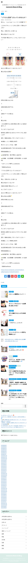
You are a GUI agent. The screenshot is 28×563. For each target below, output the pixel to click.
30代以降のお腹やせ (7, 516)
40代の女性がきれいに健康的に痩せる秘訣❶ (15, 339)
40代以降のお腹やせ (7, 519)
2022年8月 (4, 507)
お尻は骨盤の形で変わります (11, 341)
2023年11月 (4, 490)
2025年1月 (3, 472)
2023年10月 (4, 491)
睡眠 (3, 545)
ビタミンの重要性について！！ (17, 294)
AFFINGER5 (16, 561)
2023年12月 (4, 488)
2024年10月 (4, 475)
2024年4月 (4, 482)
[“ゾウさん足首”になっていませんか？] (19, 276)
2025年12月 (4, 455)
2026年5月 (4, 448)
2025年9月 (4, 460)
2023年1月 (3, 501)
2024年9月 (4, 476)
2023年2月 (4, 500)
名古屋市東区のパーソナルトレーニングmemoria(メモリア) (14, 558)
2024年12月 (4, 473)
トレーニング (5, 528)
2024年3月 (4, 484)
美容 (3, 548)
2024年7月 (4, 478)
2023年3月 (4, 498)
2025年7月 (4, 463)
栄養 (3, 542)
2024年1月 (3, 487)
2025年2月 (4, 470)
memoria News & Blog (14, 7)
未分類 (3, 539)
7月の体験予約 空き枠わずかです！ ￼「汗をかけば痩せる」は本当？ (17, 372)
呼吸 (3, 536)
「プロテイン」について (15, 322)
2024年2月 (4, 485)
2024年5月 (4, 481)
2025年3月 (4, 469)
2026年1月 (3, 454)
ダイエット (4, 525)
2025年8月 (4, 461)
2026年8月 (4, 445)
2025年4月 (4, 467)
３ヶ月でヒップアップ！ (15, 350)
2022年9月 (4, 506)
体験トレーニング (6, 531)
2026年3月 (4, 451)
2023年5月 (4, 496)
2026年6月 (4, 446)
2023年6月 (4, 494)
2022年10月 (4, 504)
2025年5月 (4, 466)
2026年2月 (4, 452)
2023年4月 (4, 497)
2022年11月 (4, 503)
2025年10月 (4, 458)
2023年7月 (4, 493)
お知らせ (4, 522)
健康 (3, 282)
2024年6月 (4, 479)
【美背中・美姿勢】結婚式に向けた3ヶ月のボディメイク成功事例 (18, 384)
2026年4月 (4, 449)
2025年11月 (4, 457)
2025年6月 (4, 464)
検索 (2, 403)
